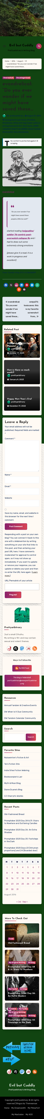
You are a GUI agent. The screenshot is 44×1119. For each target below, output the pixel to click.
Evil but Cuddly (21, 45)
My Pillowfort (34, 1108)
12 (28, 873)
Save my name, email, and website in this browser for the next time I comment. (21, 516)
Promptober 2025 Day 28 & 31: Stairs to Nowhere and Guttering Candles (21, 822)
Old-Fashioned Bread (14, 814)
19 (28, 878)
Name (8, 475)
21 (39, 878)
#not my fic (27, 126)
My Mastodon (18, 1114)
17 (17, 878)
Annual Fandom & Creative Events (20, 705)
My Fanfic (13, 989)
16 (12, 878)
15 (7, 878)
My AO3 (29, 1114)
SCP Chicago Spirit (17, 1016)
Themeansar (31, 1103)
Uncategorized (23, 78)
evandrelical (8, 192)
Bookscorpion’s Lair (13, 777)
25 (23, 884)
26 (28, 884)
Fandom (12, 1009)
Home (6, 1108)
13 (33, 873)
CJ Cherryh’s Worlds (13, 796)
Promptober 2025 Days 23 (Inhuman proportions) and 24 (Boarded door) (21, 849)
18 (23, 878)
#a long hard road (12, 120)
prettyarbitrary (17, 116)
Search (8, 729)
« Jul (18, 902)
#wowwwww (23, 132)
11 (23, 873)
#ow (15, 132)
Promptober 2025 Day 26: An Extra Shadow (20, 831)
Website (8, 498)
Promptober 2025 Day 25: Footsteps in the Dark (21, 840)
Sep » (25, 902)
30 (12, 889)
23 (12, 884)
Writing (31, 963)
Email (8, 486)
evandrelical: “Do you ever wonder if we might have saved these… (17, 97)
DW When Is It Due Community (18, 712)
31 (17, 889)
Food (11, 939)
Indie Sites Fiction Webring (16, 770)
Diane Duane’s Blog (13, 789)
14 (39, 873)
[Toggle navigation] (4, 46)
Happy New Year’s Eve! (19, 399)
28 (38, 884)
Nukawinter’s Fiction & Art (16, 757)
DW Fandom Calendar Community (20, 718)
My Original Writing (17, 963)
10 (17, 873)
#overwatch (7, 132)
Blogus (19, 1103)
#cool (23, 120)
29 (7, 889)
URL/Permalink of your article (18, 581)
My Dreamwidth (18, 1108)
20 (33, 878)
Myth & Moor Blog (12, 783)
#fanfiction (7, 123)
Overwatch (8, 78)
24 (17, 884)
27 (33, 884)
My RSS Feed (24, 668)
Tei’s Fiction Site (12, 764)
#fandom (31, 120)
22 (7, 884)
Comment (10, 438)
